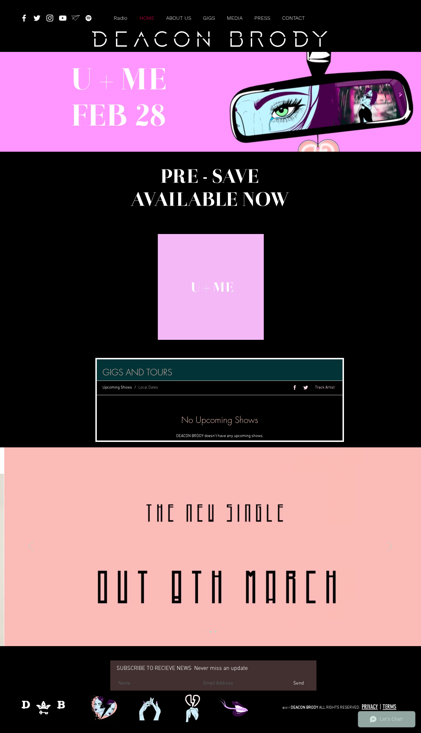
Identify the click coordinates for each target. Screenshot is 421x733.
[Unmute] (128, 332)
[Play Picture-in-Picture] (293, 332)
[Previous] (31, 546)
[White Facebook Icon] (24, 18)
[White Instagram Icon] (49, 18)
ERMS (390, 706)
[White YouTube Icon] (62, 18)
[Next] (390, 546)
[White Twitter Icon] (37, 18)
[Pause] (118, 332)
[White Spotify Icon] (88, 18)
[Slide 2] (205, 632)
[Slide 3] (216, 632)
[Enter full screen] (303, 332)
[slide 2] (210, 632)
